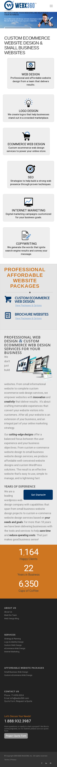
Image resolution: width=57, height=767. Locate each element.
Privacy (13, 760)
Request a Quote (24, 701)
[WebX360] (23, 6)
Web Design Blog (11, 618)
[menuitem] (51, 5)
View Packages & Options (28, 305)
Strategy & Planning (12, 639)
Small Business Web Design (16, 672)
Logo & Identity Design (14, 642)
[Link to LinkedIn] (46, 763)
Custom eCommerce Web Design (18, 675)
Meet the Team (10, 615)
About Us (8, 612)
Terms (6, 760)
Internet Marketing (11, 652)
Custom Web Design (13, 645)
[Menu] (51, 5)
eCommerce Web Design (14, 648)
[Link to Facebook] (42, 763)
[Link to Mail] (50, 763)
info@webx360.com (19, 698)
